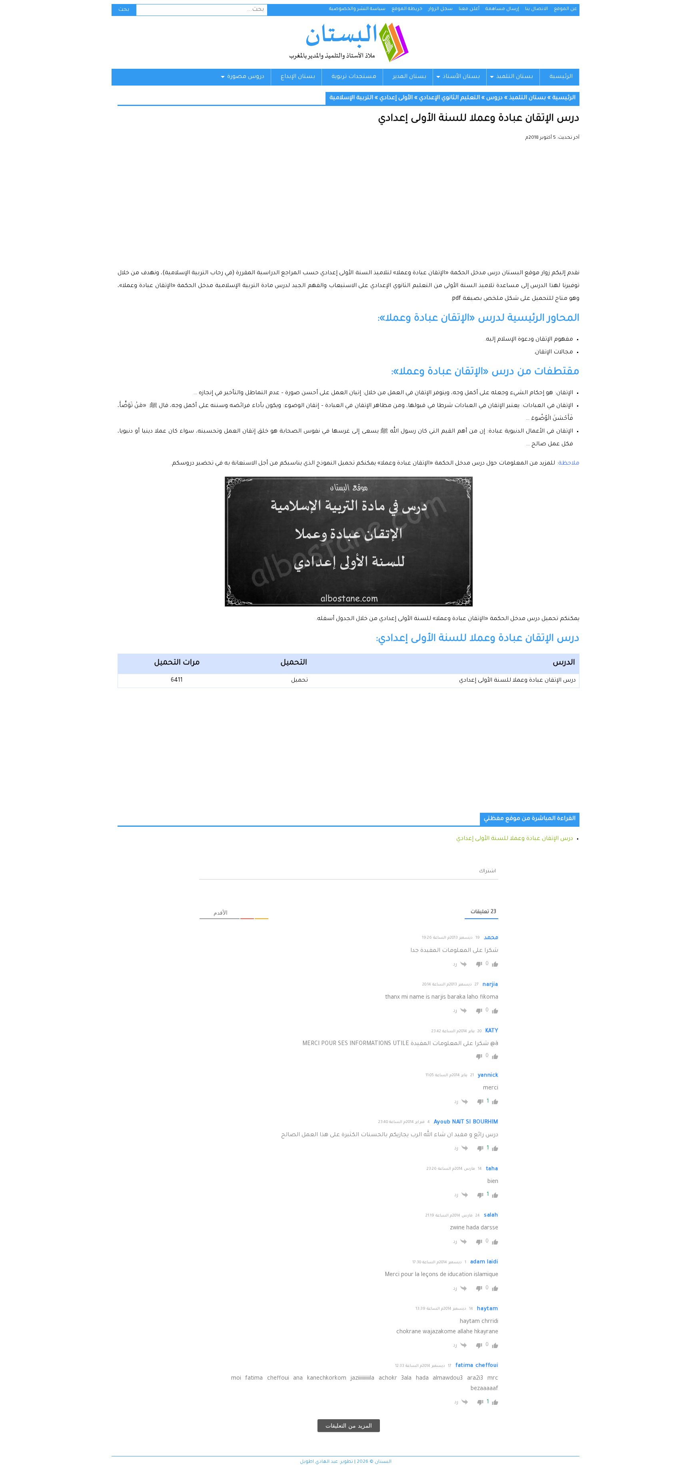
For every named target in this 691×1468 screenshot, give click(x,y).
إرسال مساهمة (502, 9)
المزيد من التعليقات (349, 1425)
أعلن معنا (469, 9)
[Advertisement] (348, 208)
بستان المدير (409, 77)
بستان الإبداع (298, 77)
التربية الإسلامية (351, 98)
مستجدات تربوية (354, 77)
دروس (494, 98)
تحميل (299, 681)
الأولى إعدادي (396, 98)
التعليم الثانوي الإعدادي (449, 98)
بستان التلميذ (514, 77)
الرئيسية (561, 77)
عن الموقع (565, 9)
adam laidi (484, 1262)
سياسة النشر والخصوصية (357, 9)
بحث (123, 10)
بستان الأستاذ (461, 77)
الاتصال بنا (536, 9)
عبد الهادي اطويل (319, 1462)
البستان (348, 42)
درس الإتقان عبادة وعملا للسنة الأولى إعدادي (517, 681)
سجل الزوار (440, 9)
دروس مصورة (245, 77)
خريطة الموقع (406, 9)
